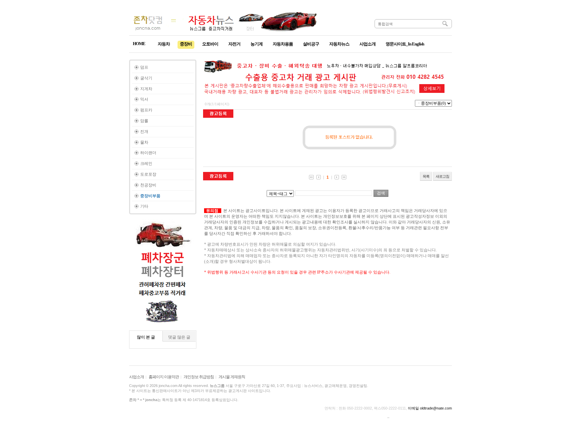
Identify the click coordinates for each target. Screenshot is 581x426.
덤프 (144, 67)
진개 (144, 131)
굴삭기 (146, 78)
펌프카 (146, 110)
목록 (426, 176)
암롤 (144, 120)
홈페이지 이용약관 (164, 377)
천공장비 (148, 185)
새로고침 (442, 176)
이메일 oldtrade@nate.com (430, 408)
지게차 (146, 88)
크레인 (146, 163)
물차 (144, 142)
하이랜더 (148, 152)
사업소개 (136, 377)
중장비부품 (150, 195)
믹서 (144, 99)
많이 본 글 (146, 337)
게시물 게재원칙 (232, 377)
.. (388, 416)
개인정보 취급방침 (199, 377)
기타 (144, 206)
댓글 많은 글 (179, 337)
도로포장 (148, 174)
